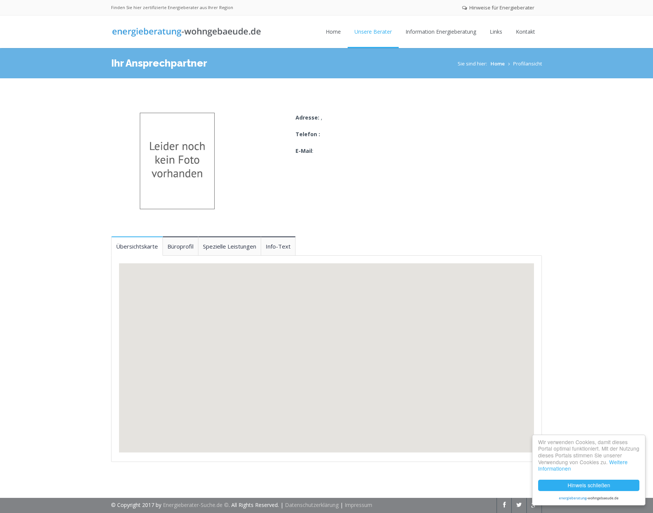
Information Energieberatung (440, 31)
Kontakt (525, 31)
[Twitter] (519, 504)
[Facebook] (504, 504)
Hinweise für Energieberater (501, 7)
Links (496, 31)
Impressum (358, 504)
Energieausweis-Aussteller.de (589, 498)
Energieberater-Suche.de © (196, 504)
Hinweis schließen (589, 485)
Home (333, 31)
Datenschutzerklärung (312, 504)
